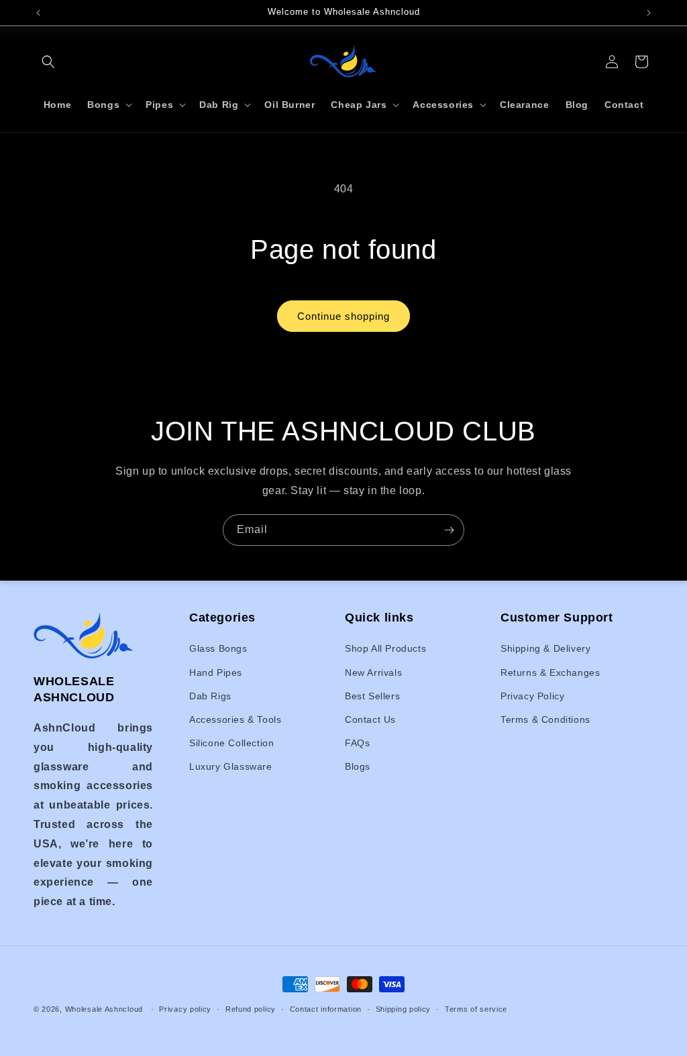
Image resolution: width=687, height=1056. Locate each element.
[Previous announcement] (38, 12)
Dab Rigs (210, 696)
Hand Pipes (215, 672)
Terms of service (476, 1009)
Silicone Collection (231, 743)
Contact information (326, 1009)
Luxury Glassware (230, 766)
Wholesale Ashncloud (104, 1009)
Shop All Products (385, 648)
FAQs (357, 743)
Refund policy (250, 1009)
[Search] (48, 61)
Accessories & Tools (235, 719)
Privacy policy (185, 1009)
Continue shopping (343, 316)
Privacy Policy (532, 696)
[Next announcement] (649, 12)
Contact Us (370, 719)
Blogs (357, 766)
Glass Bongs (218, 648)
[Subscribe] (449, 530)
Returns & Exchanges (550, 672)
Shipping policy (403, 1009)
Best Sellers (372, 696)
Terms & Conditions (545, 719)
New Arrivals (373, 672)
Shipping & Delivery (545, 648)
